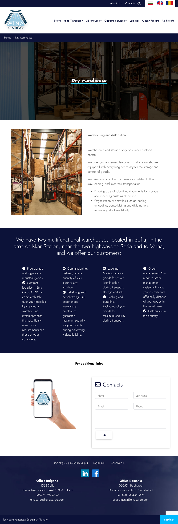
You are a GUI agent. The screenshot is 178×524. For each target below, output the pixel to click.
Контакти (117, 463)
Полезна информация (71, 463)
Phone (139, 406)
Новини (99, 463)
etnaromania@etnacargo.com (130, 499)
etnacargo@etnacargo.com (47, 499)
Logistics (134, 21)
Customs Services (114, 21)
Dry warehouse (23, 38)
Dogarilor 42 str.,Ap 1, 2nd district (131, 490)
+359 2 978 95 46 (47, 495)
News (57, 21)
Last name (141, 396)
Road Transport (72, 21)
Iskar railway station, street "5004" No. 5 (47, 490)
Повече (43, 520)
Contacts (130, 3)
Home (7, 38)
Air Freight (168, 21)
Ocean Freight (150, 21)
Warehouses (93, 21)
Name (101, 396)
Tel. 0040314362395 (130, 495)
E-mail (101, 406)
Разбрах (169, 519)
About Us (115, 3)
